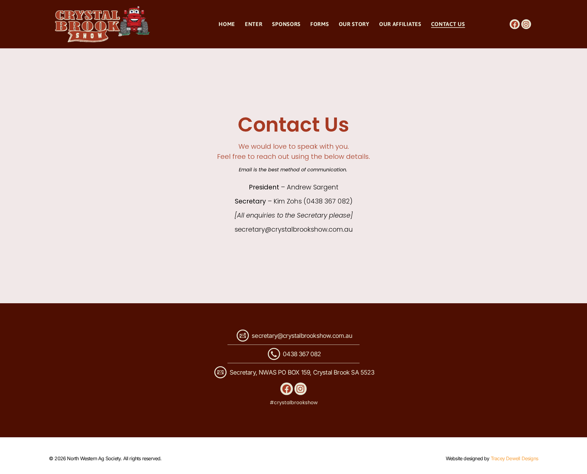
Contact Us (448, 24)
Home (227, 24)
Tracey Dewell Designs (514, 458)
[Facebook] (514, 24)
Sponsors (286, 24)
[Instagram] (526, 24)
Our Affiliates (400, 24)
